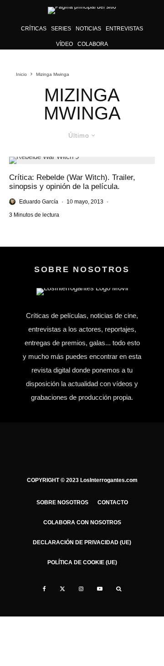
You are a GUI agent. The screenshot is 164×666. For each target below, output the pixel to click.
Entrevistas (124, 28)
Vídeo (64, 44)
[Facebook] (44, 588)
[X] (62, 588)
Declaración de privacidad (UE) (82, 542)
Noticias (88, 28)
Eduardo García (38, 202)
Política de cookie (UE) (82, 562)
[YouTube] (99, 588)
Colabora (92, 44)
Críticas (33, 28)
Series (61, 28)
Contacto (112, 502)
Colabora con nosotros (82, 522)
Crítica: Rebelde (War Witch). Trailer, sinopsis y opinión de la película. (72, 182)
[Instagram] (81, 588)
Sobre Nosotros (62, 502)
